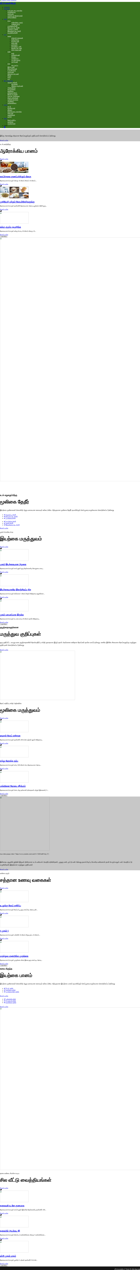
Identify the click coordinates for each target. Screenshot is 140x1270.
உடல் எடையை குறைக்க (15, 10)
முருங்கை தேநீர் (13, 26)
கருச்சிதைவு (12, 12)
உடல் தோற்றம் (12, 70)
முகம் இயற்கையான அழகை (13, 564)
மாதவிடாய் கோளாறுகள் (15, 16)
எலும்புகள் (11, 72)
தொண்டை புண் (16, 46)
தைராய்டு (14, 45)
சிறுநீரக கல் (11, 108)
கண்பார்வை (15, 40)
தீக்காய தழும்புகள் (17, 86)
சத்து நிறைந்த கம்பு (9, 761)
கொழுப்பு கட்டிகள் (13, 74)
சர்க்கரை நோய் (12, 93)
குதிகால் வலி (15, 55)
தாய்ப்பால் (11, 14)
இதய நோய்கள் (12, 69)
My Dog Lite (136, 1269)
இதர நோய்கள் (8, 81)
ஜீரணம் (10, 110)
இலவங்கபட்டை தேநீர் (14, 31)
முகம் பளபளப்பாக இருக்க (12, 614)
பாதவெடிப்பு (15, 58)
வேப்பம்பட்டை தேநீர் (14, 28)
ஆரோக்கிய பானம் (17, 22)
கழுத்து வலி (15, 41)
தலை (9, 36)
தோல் (9, 76)
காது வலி (14, 43)
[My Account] (5, 127)
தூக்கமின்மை (12, 103)
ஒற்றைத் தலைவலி (17, 38)
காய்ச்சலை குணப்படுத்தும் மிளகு (15, 176)
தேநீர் (5, 19)
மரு (9, 79)
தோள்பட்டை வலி (16, 48)
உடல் (5, 34)
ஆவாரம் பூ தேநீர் (13, 29)
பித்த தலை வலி (16, 50)
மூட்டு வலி (14, 62)
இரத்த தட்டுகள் (13, 94)
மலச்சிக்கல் (11, 115)
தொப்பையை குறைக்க (15, 112)
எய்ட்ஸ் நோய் (12, 89)
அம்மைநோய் (12, 88)
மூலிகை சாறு (15, 24)
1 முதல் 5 (4, 931)
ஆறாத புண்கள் (12, 82)
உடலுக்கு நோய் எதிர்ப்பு (10, 905)
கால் (9, 52)
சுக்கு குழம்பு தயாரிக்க (10, 227)
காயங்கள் (14, 84)
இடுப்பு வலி (11, 67)
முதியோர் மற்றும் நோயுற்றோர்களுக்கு (17, 202)
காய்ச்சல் (10, 122)
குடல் (9, 106)
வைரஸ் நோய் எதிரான (10, 735)
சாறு (9, 21)
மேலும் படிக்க (4, 184)
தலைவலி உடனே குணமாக (12, 1205)
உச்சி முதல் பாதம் (8, 1256)
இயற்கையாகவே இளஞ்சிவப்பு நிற (15, 589)
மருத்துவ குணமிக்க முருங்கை (14, 956)
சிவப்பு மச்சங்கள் (13, 98)
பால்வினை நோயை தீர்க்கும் (13, 786)
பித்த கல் (10, 113)
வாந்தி (10, 117)
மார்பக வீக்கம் (12, 17)
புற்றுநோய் (11, 101)
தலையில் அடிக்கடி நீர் (10, 1231)
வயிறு (6, 105)
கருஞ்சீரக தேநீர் (13, 33)
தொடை (13, 57)
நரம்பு (9, 77)
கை (9, 64)
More (5, 118)
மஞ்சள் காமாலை (13, 100)
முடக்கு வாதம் (15, 60)
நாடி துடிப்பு (14, 65)
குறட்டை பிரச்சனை (14, 96)
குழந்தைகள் (11, 124)
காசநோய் (11, 91)
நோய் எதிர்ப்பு (12, 120)
